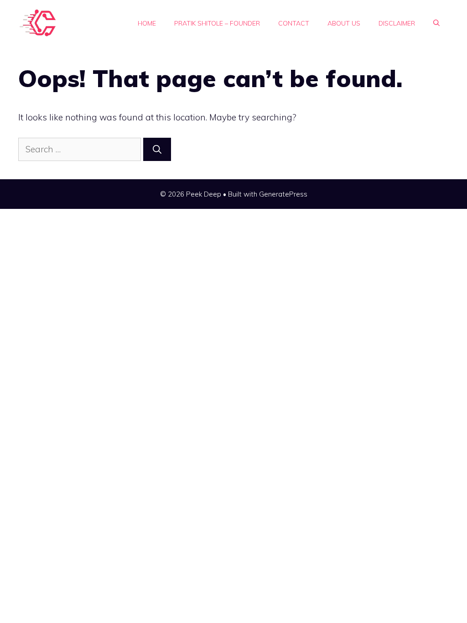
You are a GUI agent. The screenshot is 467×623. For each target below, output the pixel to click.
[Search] (157, 149)
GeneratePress (283, 194)
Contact (293, 23)
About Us (343, 23)
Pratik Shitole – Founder (217, 23)
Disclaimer (397, 23)
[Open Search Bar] (436, 23)
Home (147, 23)
